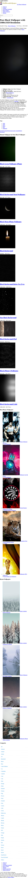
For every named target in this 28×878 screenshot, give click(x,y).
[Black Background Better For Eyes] (7, 281)
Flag (2, 793)
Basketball (3, 759)
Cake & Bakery (4, 766)
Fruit (2, 803)
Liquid (2, 818)
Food (2, 798)
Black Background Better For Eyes (12, 284)
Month (2, 820)
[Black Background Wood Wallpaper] (7, 191)
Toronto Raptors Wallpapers (10, 510)
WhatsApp (9, 130)
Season (2, 845)
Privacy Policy (6, 10)
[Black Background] (7, 247)
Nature (2, 827)
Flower (2, 795)
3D (1, 746)
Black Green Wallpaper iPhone (11, 164)
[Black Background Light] (7, 401)
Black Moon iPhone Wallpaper (11, 222)
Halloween (3, 813)
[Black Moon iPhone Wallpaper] (7, 218)
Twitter (1, 130)
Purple (2, 837)
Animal (5, 543)
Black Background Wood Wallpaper (12, 194)
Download (2, 132)
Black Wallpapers (12, 26)
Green (2, 810)
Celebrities (3, 771)
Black (4, 126)
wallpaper (16, 101)
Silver (2, 847)
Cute (2, 778)
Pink (2, 835)
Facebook (5, 130)
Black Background (6, 251)
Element (3, 788)
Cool (2, 776)
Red (2, 842)
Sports (2, 852)
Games (2, 805)
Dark (2, 781)
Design (2, 783)
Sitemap (4, 13)
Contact (4, 8)
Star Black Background (8, 317)
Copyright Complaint (7, 9)
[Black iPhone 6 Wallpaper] (7, 367)
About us (5, 6)
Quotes (2, 840)
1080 (4, 123)
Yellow (2, 859)
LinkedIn (18, 130)
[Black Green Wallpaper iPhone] (7, 160)
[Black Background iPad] (7, 336)
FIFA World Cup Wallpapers (10, 576)
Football (3, 800)
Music (2, 825)
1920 (4, 124)
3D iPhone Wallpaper (21, 4)
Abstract (3, 749)
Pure (4, 127)
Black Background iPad (8, 339)
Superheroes (3, 855)
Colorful (3, 773)
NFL (2, 830)
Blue (2, 764)
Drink (2, 786)
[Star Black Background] (7, 314)
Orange (2, 832)
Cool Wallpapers (7, 477)
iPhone (2, 815)
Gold (2, 808)
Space (2, 850)
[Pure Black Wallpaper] (14, 60)
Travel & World (4, 857)
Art (1, 756)
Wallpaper (5, 128)
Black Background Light (8, 404)
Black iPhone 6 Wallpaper (9, 371)
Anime (2, 754)
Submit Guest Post (7, 868)
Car (2, 768)
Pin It (21, 130)
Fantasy (2, 791)
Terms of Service (6, 11)
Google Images (10, 97)
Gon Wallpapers (7, 444)
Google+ (14, 130)
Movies (2, 823)
